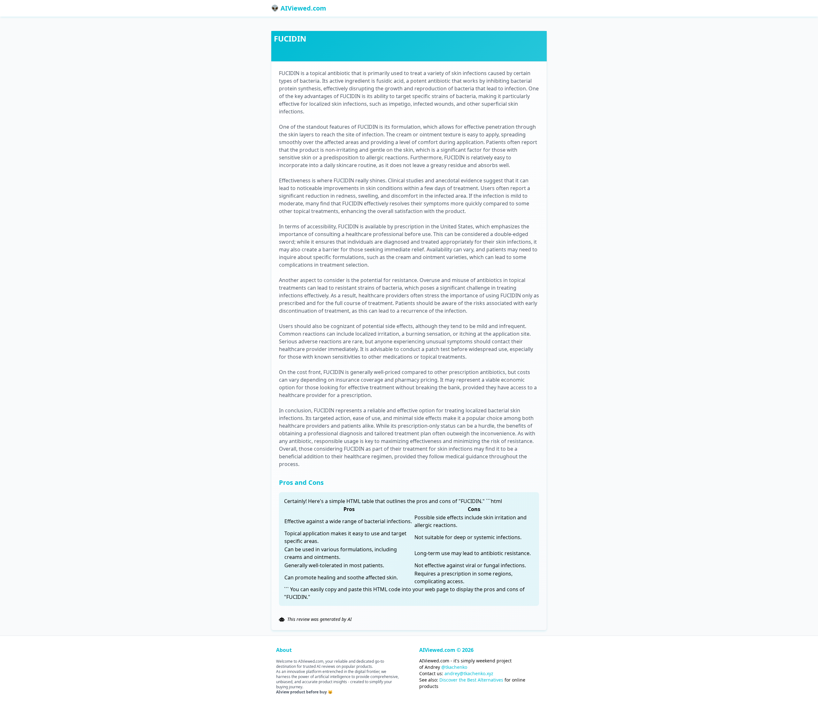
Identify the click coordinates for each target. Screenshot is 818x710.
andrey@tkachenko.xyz (468, 673)
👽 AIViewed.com (298, 8)
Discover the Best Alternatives (471, 680)
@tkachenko (454, 667)
